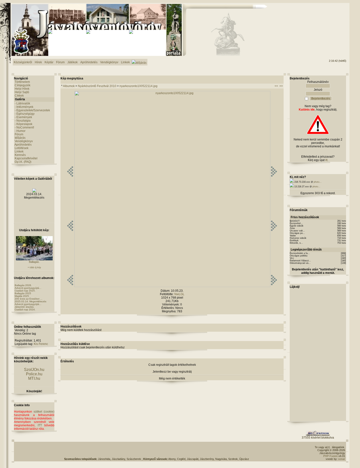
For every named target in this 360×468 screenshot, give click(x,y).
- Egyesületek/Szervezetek (32, 110)
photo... (318, 182)
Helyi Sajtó (22, 92)
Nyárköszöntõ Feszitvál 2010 (97, 86)
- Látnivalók (22, 103)
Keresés (20, 155)
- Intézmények (24, 107)
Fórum (19, 134)
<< (276, 86)
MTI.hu (34, 378)
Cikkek (19, 95)
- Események (23, 117)
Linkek (19, 151)
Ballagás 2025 (23, 293)
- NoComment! (24, 127)
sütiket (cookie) (44, 411)
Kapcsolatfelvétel (26, 158)
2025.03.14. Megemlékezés (30, 301)
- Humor (20, 131)
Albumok (69, 86)
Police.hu (34, 374)
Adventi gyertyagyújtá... (28, 288)
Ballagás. (34, 261)
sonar (341, 458)
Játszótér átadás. (24, 306)
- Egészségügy (25, 113)
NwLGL (179, 294)
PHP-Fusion (330, 456)
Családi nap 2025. (25, 290)
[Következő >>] (273, 286)
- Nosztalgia (23, 120)
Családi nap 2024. (25, 309)
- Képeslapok (23, 124)
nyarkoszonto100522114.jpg (138, 86)
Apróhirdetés (23, 144)
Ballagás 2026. (23, 285)
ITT (40, 425)
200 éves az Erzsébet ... (28, 298)
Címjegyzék (22, 85)
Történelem (22, 82)
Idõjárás (20, 137)
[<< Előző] (70, 286)
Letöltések (21, 148)
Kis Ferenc (41, 344)
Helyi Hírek (22, 88)
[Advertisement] (326, 22)
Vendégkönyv (24, 141)
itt (326, 160)
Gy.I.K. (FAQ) (23, 162)
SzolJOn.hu (34, 369)
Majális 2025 (22, 296)
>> (281, 86)
